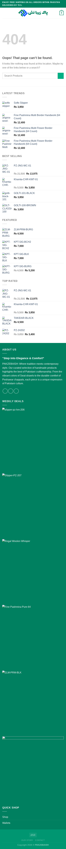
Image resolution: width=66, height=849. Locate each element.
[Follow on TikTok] (16, 391)
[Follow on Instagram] (10, 391)
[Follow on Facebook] (5, 391)
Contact (40, 840)
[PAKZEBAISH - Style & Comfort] (33, 13)
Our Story (27, 840)
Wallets (6, 823)
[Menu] (4, 13)
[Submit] (61, 76)
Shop (5, 817)
